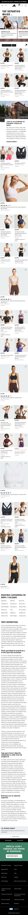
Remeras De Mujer (4, 616)
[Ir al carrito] (25, 5)
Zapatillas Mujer (3, 601)
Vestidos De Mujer (22, 613)
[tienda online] (14, 6)
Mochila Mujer (5, 606)
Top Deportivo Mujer (13, 607)
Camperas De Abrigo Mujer (13, 604)
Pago (15, 873)
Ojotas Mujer (4, 612)
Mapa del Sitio (4, 869)
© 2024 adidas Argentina (14, 913)
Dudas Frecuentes (18, 865)
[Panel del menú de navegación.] (2, 5)
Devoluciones (4, 873)
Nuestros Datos (17, 888)
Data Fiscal (3, 877)
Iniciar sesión (8, 840)
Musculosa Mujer (22, 604)
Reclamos (16, 903)
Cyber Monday (4, 881)
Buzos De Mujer (21, 601)
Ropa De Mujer (12, 601)
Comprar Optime (11, 141)
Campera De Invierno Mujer (23, 616)
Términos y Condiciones (6, 894)
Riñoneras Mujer (4, 610)
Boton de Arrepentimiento (20, 881)
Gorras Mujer (22, 609)
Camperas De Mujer (4, 604)
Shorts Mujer (13, 615)
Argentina (16, 909)
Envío (15, 869)
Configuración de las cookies (6, 889)
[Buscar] (22, 5)
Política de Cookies (5, 899)
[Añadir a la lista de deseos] (11, 50)
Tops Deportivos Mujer (13, 610)
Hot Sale (16, 877)
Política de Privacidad (19, 899)
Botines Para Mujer (22, 607)
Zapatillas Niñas (12, 613)
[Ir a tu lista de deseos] (6, 5)
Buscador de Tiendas (6, 865)
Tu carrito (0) (20, 840)
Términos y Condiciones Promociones (19, 895)
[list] (11, 45)
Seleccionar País (5, 903)
